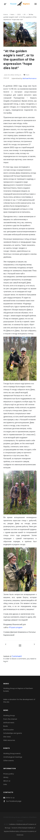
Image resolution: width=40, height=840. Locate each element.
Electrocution (8, 730)
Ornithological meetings (12, 757)
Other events (8, 760)
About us (6, 781)
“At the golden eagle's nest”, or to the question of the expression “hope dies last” (19, 17)
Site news (7, 737)
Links (5, 784)
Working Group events (12, 753)
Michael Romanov (30, 78)
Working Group (9, 715)
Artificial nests (8, 722)
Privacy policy (8, 774)
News (12, 14)
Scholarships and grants (12, 733)
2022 (19, 14)
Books (5, 726)
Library (5, 777)
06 (24, 14)
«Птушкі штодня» (15, 627)
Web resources (9, 740)
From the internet (10, 719)
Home (5, 14)
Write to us (9, 798)
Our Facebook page (13, 801)
